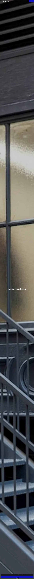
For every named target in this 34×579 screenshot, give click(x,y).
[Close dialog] (24, 285)
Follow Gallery (17, 291)
